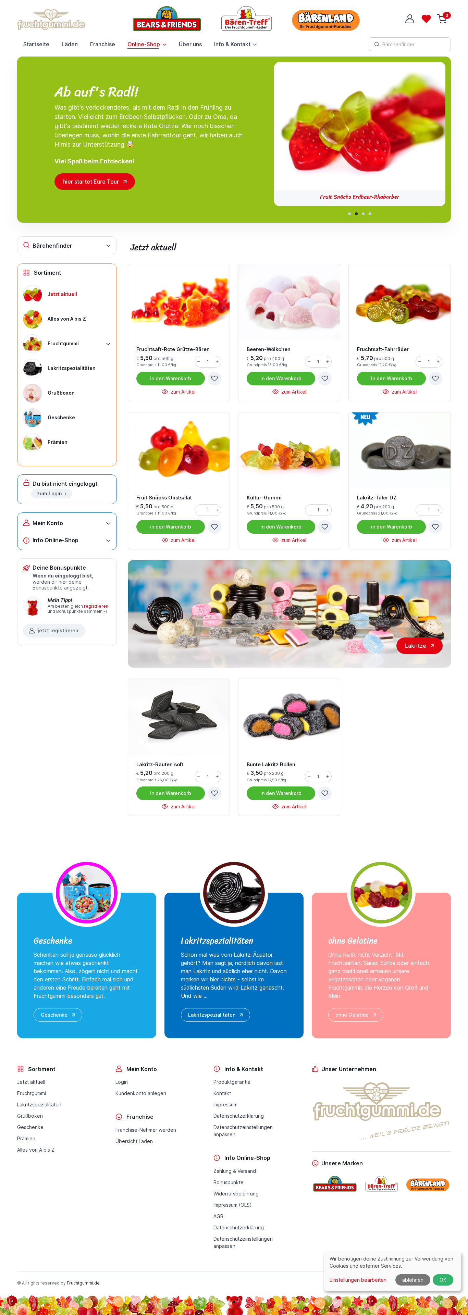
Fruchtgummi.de (83, 1283)
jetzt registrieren (58, 630)
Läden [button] (70, 44)
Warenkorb (170, 378)
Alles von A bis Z (35, 1150)
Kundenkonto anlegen (140, 1093)
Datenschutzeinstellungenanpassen (243, 1130)
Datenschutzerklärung (238, 1116)
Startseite (36, 44)
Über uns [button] (190, 44)
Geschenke (54, 1015)
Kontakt (222, 1093)
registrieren (96, 606)
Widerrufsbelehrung (236, 1193)
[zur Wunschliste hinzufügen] (214, 378)
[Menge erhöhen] (217, 361)
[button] (349, 213)
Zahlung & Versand (234, 1171)
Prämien (26, 1138)
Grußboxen (30, 1116)
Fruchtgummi (31, 1093)
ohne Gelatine (352, 1015)
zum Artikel (182, 392)
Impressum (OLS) (232, 1205)
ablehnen (412, 1280)
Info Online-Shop (55, 540)
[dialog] (392, 1271)
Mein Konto (48, 523)
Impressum (225, 1104)
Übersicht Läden (134, 1141)
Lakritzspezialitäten (211, 1015)
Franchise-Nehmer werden (145, 1130)
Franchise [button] (102, 44)
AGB (218, 1216)
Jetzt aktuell (31, 1082)
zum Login (49, 493)
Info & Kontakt (232, 44)
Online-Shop (143, 44)
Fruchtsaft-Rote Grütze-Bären (359, 197)
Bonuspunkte (228, 1182)
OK (443, 1280)
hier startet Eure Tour (91, 181)
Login (121, 1082)
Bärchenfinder (52, 245)
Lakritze (415, 645)
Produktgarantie (231, 1082)
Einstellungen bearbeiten (358, 1280)
